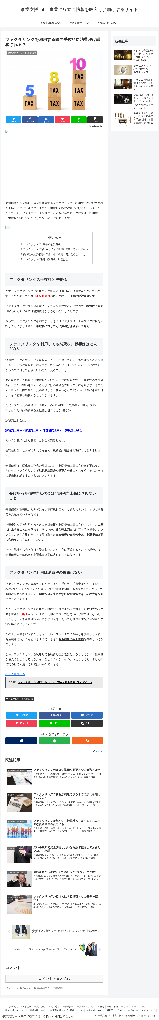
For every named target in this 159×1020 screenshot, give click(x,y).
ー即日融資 (112, 1006)
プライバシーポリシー (128, 1010)
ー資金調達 (39, 1006)
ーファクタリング (85, 1006)
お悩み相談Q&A (94, 1010)
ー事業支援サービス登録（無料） (66, 1010)
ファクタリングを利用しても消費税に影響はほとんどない (55, 249)
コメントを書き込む (54, 979)
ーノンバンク (148, 1006)
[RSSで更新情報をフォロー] (87, 740)
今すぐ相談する (15, 674)
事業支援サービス (38, 1010)
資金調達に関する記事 (20, 1006)
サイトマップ (148, 1010)
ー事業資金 (68, 1006)
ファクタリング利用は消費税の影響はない (46, 259)
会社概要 (109, 1010)
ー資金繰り (53, 1006)
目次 (50, 237)
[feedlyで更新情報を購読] (54, 740)
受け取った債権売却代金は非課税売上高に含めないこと (54, 254)
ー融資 (100, 1006)
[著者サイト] (21, 740)
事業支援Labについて (15, 1010)
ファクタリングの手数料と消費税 (42, 244)
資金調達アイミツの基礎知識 (20, 699)
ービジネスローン (130, 1006)
